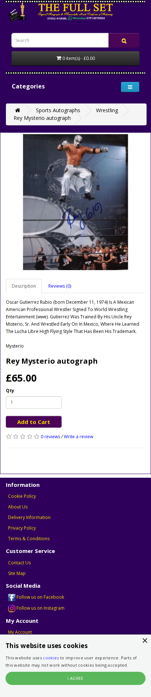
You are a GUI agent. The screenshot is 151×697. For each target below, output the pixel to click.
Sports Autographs (58, 110)
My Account (20, 632)
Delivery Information (29, 517)
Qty (10, 390)
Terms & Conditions (28, 538)
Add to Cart (33, 421)
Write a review (78, 436)
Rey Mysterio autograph (42, 117)
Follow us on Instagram (40, 608)
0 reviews (50, 436)
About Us (17, 507)
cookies (51, 657)
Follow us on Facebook (39, 597)
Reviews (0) (59, 286)
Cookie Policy (22, 496)
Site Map (17, 573)
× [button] (144, 641)
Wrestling (107, 110)
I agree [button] (75, 678)
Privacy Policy (22, 528)
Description (24, 286)
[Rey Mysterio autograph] (75, 202)
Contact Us (19, 563)
